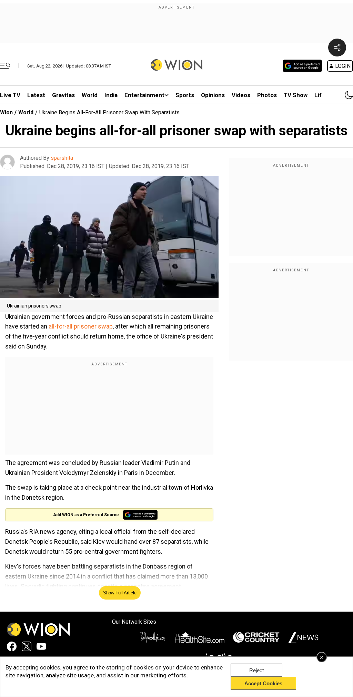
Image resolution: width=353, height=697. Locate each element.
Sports (184, 95)
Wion (6, 112)
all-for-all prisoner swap (81, 326)
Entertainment (144, 95)
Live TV (10, 95)
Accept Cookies (263, 683)
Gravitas (63, 95)
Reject (256, 670)
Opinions (213, 95)
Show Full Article (120, 592)
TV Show (295, 95)
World (90, 95)
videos (241, 95)
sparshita (62, 158)
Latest (36, 95)
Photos (267, 95)
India (111, 95)
